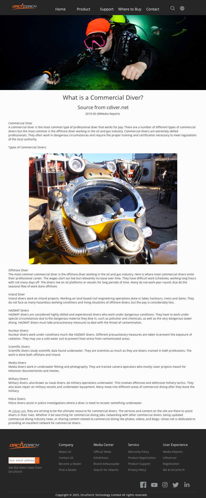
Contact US (66, 458)
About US (65, 452)
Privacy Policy (137, 470)
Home (60, 9)
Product (83, 9)
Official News (102, 452)
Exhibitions (101, 458)
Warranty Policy (138, 452)
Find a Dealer (68, 470)
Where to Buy (129, 9)
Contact (152, 9)
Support (106, 9)
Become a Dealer (70, 464)
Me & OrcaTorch (174, 470)
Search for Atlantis (106, 470)
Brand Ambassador (106, 464)
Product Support (139, 464)
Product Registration (142, 458)
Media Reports (173, 452)
